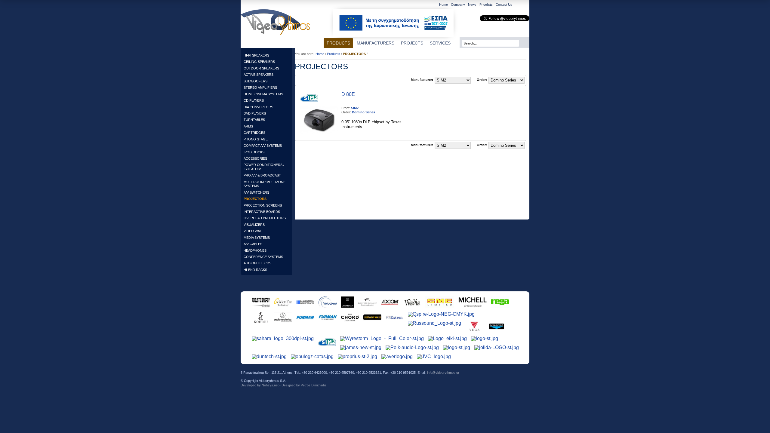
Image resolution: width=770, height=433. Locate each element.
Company (458, 4)
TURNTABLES (254, 119)
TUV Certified (518, 377)
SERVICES (440, 43)
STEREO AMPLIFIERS (260, 87)
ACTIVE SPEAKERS (258, 74)
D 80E (348, 94)
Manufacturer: (422, 79)
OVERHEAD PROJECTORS (265, 218)
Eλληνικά (525, 5)
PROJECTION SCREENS (263, 205)
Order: (482, 79)
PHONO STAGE (256, 139)
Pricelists (486, 4)
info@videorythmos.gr (443, 372)
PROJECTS (412, 43)
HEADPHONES (255, 250)
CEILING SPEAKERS (259, 61)
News (472, 4)
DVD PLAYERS (255, 113)
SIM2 (355, 108)
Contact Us (504, 4)
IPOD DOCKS (254, 152)
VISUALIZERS (254, 224)
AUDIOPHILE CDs (257, 263)
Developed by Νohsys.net (260, 385)
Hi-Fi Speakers (256, 55)
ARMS (248, 126)
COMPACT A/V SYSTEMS (263, 145)
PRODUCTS (338, 43)
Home (443, 4)
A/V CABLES (253, 244)
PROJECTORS (255, 199)
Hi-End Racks (255, 270)
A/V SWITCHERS (256, 192)
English (517, 5)
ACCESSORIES (255, 158)
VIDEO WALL (253, 231)
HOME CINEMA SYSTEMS (263, 94)
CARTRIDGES (254, 132)
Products (333, 54)
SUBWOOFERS (255, 81)
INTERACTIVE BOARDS (262, 211)
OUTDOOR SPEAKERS (261, 68)
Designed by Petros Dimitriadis (304, 385)
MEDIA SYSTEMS (257, 237)
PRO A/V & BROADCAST (262, 175)
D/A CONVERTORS (258, 107)
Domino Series (363, 112)
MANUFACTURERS (375, 43)
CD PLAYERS (254, 100)
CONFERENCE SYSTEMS (263, 257)
